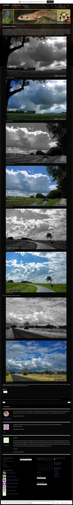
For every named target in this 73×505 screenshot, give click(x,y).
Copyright (60, 5)
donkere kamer (41, 399)
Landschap (21, 399)
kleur (49, 399)
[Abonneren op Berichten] (54, 459)
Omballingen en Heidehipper (8, 461)
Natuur (23, 399)
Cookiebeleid (29, 502)
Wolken (31, 399)
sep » (40, 472)
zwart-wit (60, 399)
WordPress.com (57, 476)
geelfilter (45, 399)
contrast (38, 399)
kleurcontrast (52, 399)
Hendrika (8, 476)
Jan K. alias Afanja (7, 418)
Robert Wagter (6, 445)
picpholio (8, 490)
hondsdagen (47, 399)
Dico (4, 432)
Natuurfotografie (27, 399)
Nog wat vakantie (6, 466)
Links (64, 5)
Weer (29, 399)
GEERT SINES (6, 5)
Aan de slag (50, 1)
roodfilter (55, 399)
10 (51, 464)
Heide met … (5, 464)
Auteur (56, 5)
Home (52, 5)
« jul (37, 472)
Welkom (68, 5)
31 (51, 469)
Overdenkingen (5, 459)
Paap (4, 463)
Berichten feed (57, 473)
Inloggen (56, 471)
